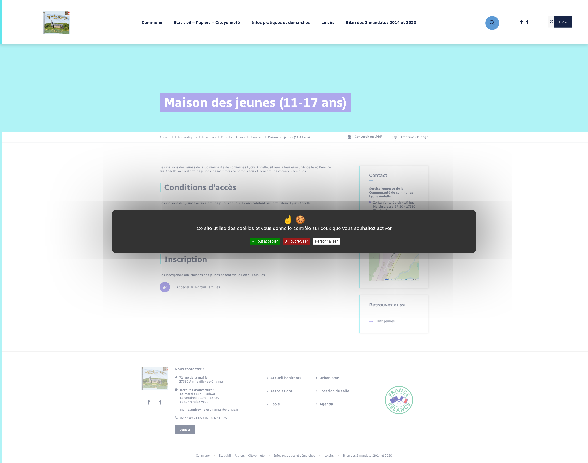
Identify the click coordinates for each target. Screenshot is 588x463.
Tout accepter (266, 241)
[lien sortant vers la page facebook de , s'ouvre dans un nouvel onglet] (521, 23)
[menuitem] (152, 23)
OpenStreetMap (403, 279)
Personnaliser (326, 241)
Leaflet (390, 279)
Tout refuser (298, 241)
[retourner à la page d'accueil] (56, 22)
